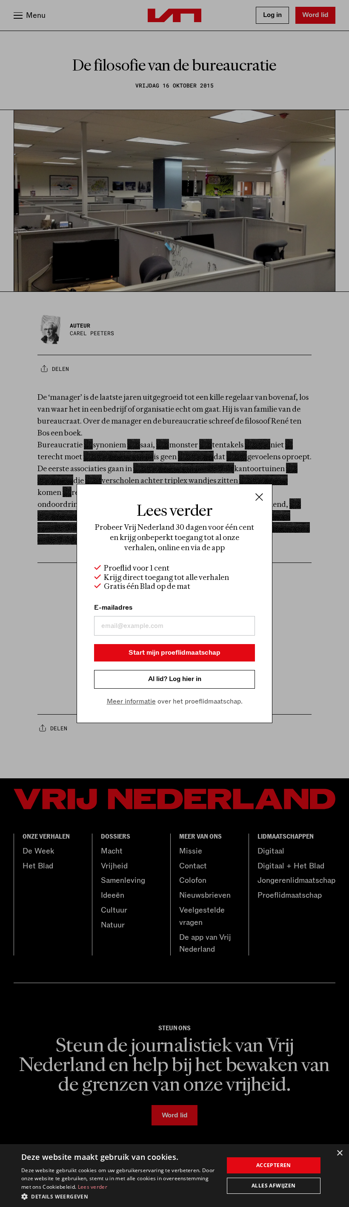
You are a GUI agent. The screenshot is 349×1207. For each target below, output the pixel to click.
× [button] (339, 1153)
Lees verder (92, 1186)
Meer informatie (131, 701)
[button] (119, 1196)
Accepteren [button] (273, 1165)
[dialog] (174, 1175)
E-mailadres (113, 607)
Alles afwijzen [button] (274, 1185)
